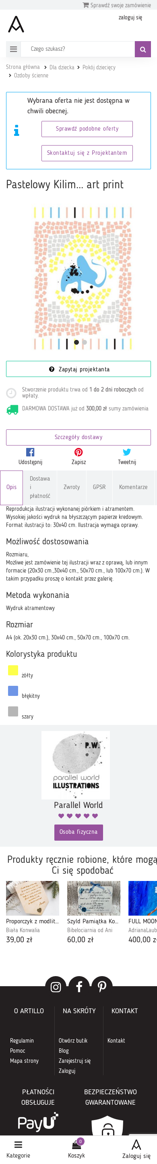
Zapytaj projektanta (83, 370)
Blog (64, 1051)
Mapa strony (24, 1061)
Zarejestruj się (75, 1061)
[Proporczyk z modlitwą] (32, 898)
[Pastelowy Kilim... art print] (80, 278)
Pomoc (17, 1051)
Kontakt (116, 1041)
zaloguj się (130, 18)
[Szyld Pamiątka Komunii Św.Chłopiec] (93, 898)
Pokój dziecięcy (99, 68)
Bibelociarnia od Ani (89, 930)
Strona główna (23, 67)
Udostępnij (30, 462)
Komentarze (133, 488)
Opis (11, 488)
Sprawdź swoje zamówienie (120, 5)
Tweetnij (127, 462)
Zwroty (72, 488)
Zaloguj (67, 1071)
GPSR (99, 488)
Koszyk (76, 1156)
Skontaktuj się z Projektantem (87, 153)
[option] (32, 913)
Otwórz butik (73, 1041)
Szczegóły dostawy (79, 438)
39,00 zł (19, 940)
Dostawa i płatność (40, 488)
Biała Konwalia (23, 930)
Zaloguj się (136, 1156)
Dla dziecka (62, 68)
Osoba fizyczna (79, 832)
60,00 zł (80, 940)
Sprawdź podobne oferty (87, 129)
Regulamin (22, 1041)
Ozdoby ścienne (31, 76)
